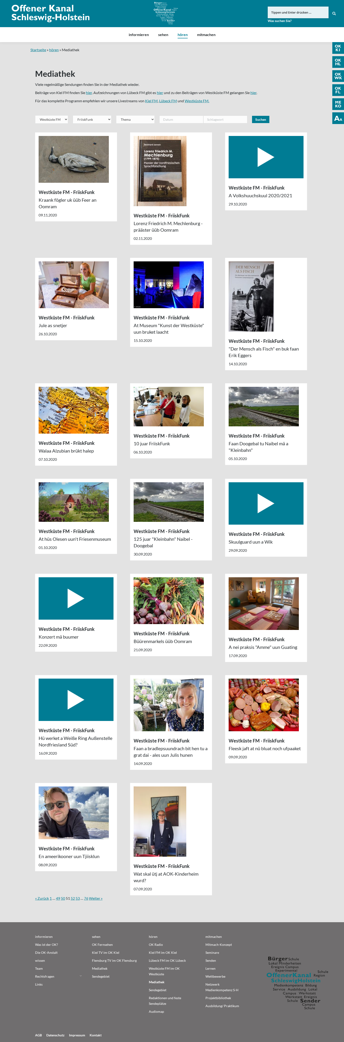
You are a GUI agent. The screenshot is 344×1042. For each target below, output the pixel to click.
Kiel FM (151, 101)
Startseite (38, 50)
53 (78, 898)
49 (58, 898)
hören (54, 50)
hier (89, 92)
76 (86, 898)
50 (63, 898)
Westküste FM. (197, 101)
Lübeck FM (168, 101)
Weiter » (95, 898)
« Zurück (42, 898)
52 (73, 898)
